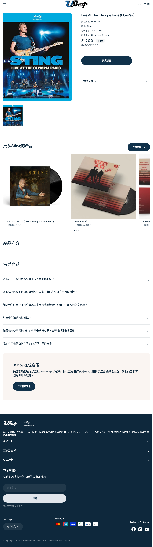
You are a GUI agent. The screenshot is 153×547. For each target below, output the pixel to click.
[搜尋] (137, 4)
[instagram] (138, 529)
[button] (4, 4)
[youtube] (144, 529)
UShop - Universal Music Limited (28, 540)
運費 (83, 45)
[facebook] (131, 529)
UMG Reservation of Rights (59, 540)
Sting (89, 26)
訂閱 (35, 498)
